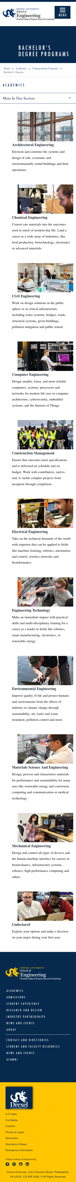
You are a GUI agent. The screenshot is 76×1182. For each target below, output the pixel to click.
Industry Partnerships (26, 1016)
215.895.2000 (31, 1176)
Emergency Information (19, 1150)
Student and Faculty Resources (33, 1046)
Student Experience (23, 1004)
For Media (12, 1120)
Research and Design (24, 1010)
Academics (21, 68)
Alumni (12, 1059)
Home (7, 68)
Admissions (16, 997)
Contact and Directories (27, 1040)
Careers (10, 1126)
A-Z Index (11, 1113)
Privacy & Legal (15, 1132)
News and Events (20, 1023)
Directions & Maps (16, 1144)
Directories (12, 1138)
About (11, 1029)
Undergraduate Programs (45, 68)
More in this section (19, 98)
